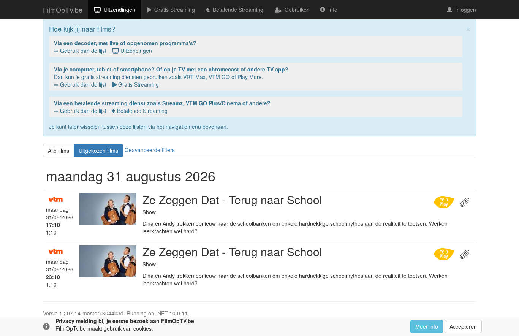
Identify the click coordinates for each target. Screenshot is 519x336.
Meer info (426, 326)
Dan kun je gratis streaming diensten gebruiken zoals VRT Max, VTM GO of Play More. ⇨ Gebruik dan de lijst (171, 76)
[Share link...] (465, 201)
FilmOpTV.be (62, 9)
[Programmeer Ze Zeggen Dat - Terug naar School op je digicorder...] (445, 201)
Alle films (58, 150)
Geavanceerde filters (150, 149)
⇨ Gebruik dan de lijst (125, 46)
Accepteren (463, 326)
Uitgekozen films (98, 150)
